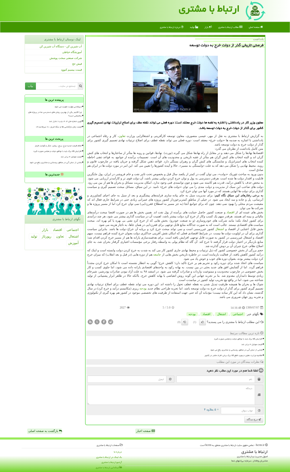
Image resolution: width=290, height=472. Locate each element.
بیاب (30, 86)
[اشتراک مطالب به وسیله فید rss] (90, 321)
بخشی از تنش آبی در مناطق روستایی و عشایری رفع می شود (236, 350)
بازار (206, 27)
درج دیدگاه (252, 419)
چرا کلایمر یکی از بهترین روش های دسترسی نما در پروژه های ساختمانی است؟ (55, 114)
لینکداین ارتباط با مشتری (108, 467)
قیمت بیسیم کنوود (71, 69)
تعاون (122, 136)
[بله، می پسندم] (202, 322)
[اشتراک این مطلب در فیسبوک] (104, 321)
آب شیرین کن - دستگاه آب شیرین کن (60, 46)
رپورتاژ (46, 236)
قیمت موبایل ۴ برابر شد (251, 344)
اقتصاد (230, 212)
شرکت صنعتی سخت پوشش (65, 58)
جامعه (157, 254)
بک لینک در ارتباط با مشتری (109, 457)
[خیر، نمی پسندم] (184, 322)
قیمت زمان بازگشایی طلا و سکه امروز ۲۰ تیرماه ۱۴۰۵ (59, 127)
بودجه (143, 288)
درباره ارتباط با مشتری (170, 27)
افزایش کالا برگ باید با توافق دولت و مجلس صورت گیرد (238, 339)
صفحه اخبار (144, 431)
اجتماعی (238, 314)
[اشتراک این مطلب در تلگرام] (111, 321)
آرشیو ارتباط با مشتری (111, 462)
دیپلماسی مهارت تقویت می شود (68, 107)
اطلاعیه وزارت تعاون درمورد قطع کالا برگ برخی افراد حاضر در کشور (233, 355)
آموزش (73, 243)
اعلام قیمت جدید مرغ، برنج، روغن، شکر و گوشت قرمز (58, 146)
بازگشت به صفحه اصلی (43, 431)
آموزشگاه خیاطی (72, 52)
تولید (192, 27)
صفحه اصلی (254, 27)
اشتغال (219, 229)
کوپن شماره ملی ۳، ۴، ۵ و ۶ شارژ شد (65, 121)
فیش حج (77, 63)
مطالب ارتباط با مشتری (228, 27)
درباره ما (118, 452)
